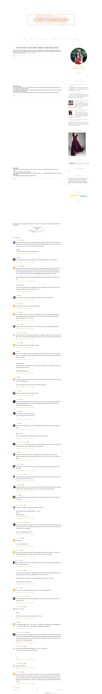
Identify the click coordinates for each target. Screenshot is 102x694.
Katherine (18, 560)
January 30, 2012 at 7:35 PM (25, 395)
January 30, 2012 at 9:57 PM (25, 470)
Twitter (42, 173)
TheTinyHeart (19, 240)
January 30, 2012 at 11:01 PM (25, 480)
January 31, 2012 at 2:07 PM (25, 602)
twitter (39, 229)
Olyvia (17, 495)
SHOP (27, 516)
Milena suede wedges (30, 52)
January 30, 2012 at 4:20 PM (25, 347)
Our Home (44, 39)
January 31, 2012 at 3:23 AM (25, 518)
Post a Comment (16, 687)
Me (16, 377)
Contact (76, 39)
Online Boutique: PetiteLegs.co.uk (76, 93)
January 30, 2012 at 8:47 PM (25, 460)
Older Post (59, 689)
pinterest (43, 229)
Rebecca (18, 312)
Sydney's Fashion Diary (51, 20)
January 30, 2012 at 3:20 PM (25, 339)
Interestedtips (19, 538)
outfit (37, 231)
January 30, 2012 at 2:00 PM (25, 328)
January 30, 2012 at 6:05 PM (25, 387)
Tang (17, 295)
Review (41, 231)
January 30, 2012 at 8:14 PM (25, 429)
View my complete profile (79, 68)
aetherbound (18, 265)
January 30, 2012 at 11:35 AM (25, 253)
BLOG (17, 516)
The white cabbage (20, 606)
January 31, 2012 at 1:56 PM (25, 592)
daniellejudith (19, 672)
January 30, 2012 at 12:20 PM (25, 262)
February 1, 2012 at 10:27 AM (25, 659)
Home (24, 39)
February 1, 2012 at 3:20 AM (25, 618)
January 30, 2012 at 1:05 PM (25, 291)
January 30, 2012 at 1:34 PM (25, 320)
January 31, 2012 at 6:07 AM (25, 546)
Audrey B (18, 587)
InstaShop (55, 39)
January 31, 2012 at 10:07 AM (25, 556)
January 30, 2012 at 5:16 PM (25, 373)
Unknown (18, 342)
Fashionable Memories (21, 522)
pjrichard (18, 303)
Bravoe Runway (19, 474)
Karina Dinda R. (19, 505)
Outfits (66, 39)
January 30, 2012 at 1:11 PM (25, 308)
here (40, 511)
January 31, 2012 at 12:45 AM (25, 501)
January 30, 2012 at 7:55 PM (25, 419)
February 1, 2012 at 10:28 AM (25, 668)
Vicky (17, 423)
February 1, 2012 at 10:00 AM (25, 642)
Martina (17, 411)
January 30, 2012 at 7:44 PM (25, 407)
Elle (17, 257)
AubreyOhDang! (19, 332)
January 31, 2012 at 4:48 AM (25, 534)
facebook (35, 229)
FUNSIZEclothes (20, 570)
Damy (17, 390)
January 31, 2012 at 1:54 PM (25, 584)
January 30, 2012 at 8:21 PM (25, 448)
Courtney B (18, 464)
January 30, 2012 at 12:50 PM (25, 281)
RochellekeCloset (20, 646)
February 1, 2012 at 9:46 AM (25, 628)
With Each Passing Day (21, 596)
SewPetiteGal (19, 484)
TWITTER (22, 516)
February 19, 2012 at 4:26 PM (25, 683)
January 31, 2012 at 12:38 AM (25, 491)
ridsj (17, 622)
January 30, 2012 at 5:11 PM (25, 359)
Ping (17, 452)
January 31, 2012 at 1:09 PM (25, 566)
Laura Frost (18, 324)
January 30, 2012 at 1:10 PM (25, 299)
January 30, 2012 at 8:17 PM (25, 438)
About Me (33, 39)
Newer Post (15, 689)
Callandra (18, 399)
